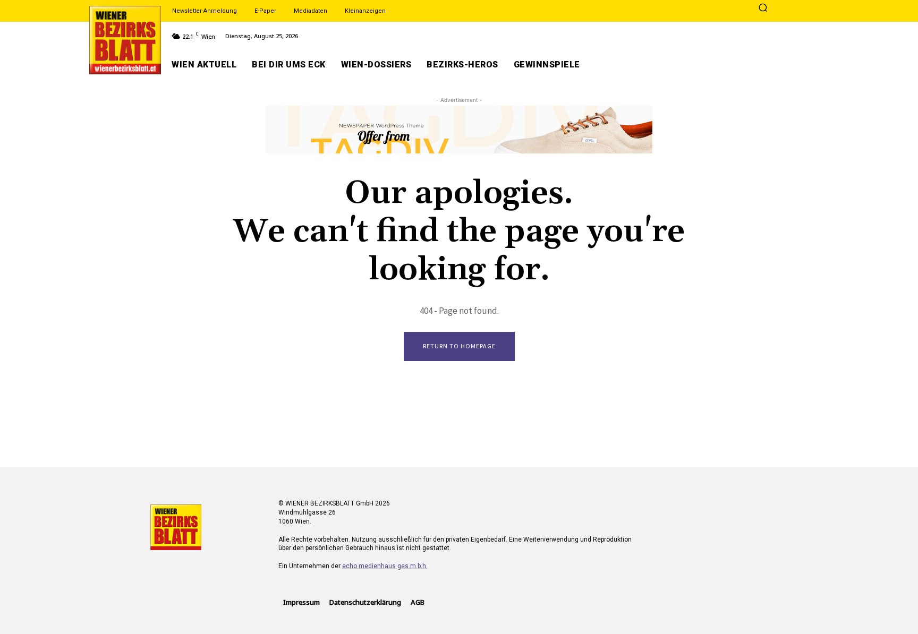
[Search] (763, 8)
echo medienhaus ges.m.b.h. (385, 566)
